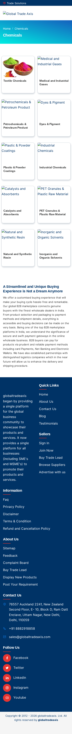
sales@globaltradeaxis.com (29, 637)
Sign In (44, 443)
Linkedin (19, 678)
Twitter (18, 668)
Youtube (19, 697)
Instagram (20, 687)
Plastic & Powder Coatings (14, 169)
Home (7, 28)
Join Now (46, 450)
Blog (42, 416)
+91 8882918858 (22, 628)
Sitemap (9, 548)
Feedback (10, 556)
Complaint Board (16, 563)
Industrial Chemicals (52, 167)
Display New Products (20, 577)
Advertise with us (52, 472)
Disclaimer (11, 514)
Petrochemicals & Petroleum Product (15, 125)
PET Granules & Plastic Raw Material (52, 212)
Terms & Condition (17, 521)
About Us (46, 401)
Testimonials (48, 423)
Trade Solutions (16, 3)
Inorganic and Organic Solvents (50, 255)
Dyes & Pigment (49, 124)
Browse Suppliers (52, 465)
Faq (6, 499)
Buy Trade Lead (51, 458)
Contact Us (47, 409)
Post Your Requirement (20, 584)
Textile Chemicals (14, 80)
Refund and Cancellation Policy (26, 528)
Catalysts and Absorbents (12, 212)
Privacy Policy (13, 507)
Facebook (20, 658)
